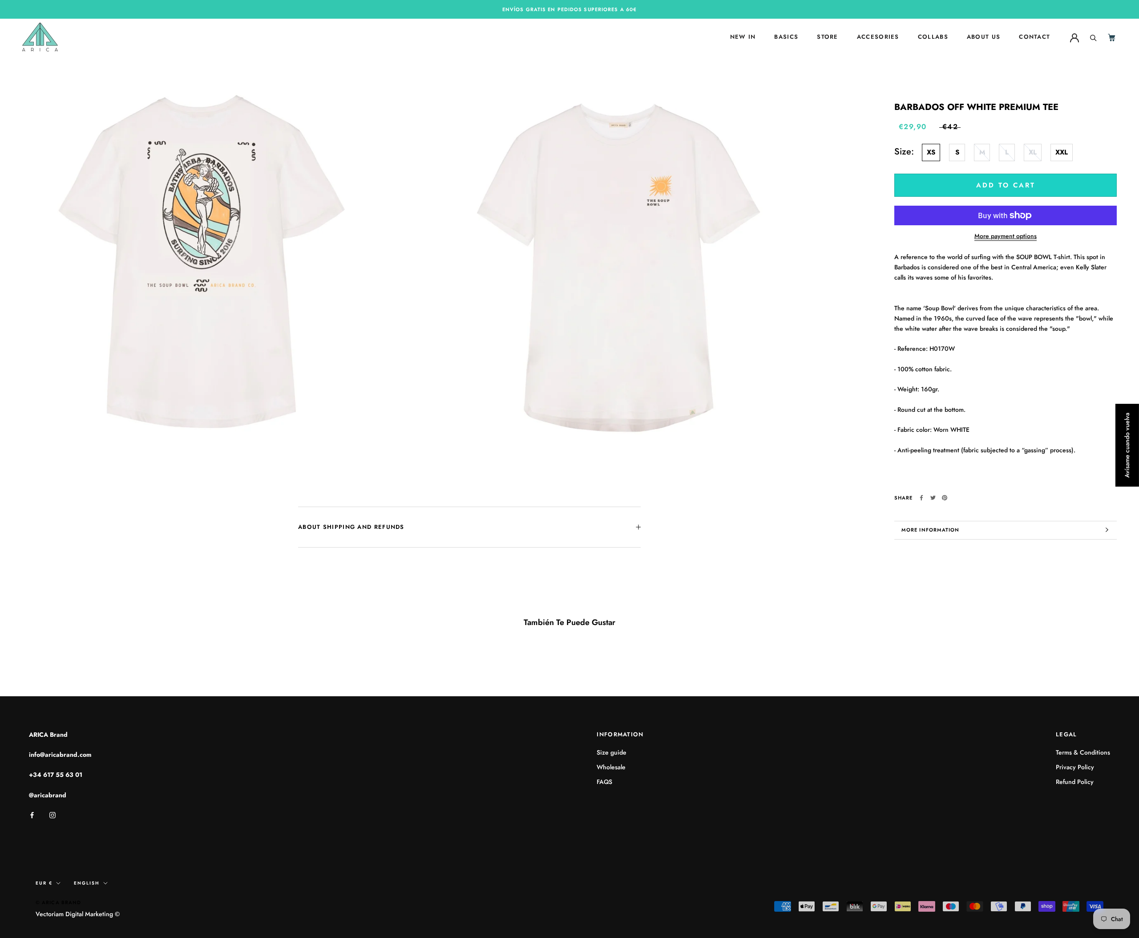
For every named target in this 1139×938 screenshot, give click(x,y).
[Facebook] (921, 497)
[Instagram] (52, 814)
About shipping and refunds (351, 527)
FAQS (604, 781)
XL (1033, 152)
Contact (1034, 37)
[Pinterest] (944, 497)
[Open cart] (1112, 37)
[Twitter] (933, 497)
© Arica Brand (58, 902)
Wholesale (611, 767)
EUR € (44, 883)
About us (983, 37)
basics (786, 37)
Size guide (611, 752)
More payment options (1005, 235)
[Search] (1093, 37)
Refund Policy (1075, 781)
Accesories (878, 37)
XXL (1061, 152)
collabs (933, 37)
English (87, 883)
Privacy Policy (1075, 767)
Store (827, 37)
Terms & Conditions (1083, 752)
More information (930, 529)
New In (743, 37)
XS (931, 152)
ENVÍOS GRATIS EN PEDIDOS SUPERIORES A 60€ (569, 9)
